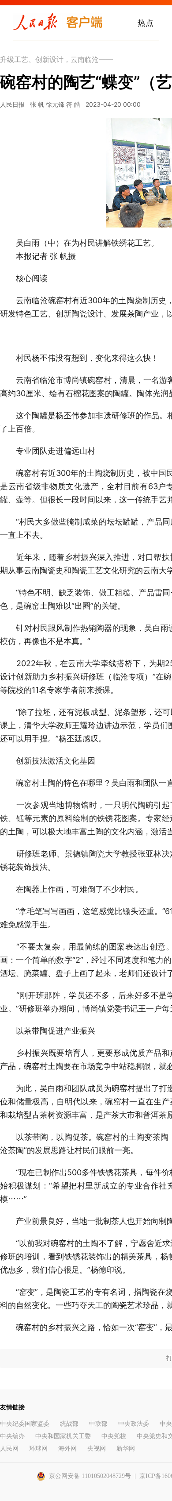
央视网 (96, 1448)
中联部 (98, 1423)
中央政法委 (133, 1423)
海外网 (67, 1448)
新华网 (125, 1448)
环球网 (38, 1448)
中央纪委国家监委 (24, 1423)
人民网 (9, 1448)
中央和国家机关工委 (63, 1436)
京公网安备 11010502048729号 (90, 1476)
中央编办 (12, 1436)
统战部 (69, 1423)
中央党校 (113, 1436)
